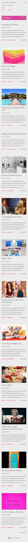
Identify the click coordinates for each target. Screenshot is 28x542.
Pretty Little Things (8, 66)
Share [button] (3, 40)
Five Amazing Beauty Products (12, 470)
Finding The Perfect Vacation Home (14, 134)
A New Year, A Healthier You (11, 343)
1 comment (9, 444)
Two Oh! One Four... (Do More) (12, 512)
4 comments (9, 317)
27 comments (10, 190)
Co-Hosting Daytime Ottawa (12, 217)
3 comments (9, 125)
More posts (23, 532)
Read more (23, 40)
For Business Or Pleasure (10, 24)
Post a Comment (11, 40)
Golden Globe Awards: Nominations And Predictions (12, 427)
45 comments (10, 359)
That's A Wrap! (7, 385)
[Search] (22, 2)
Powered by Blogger (15, 538)
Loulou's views (8, 2)
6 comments (9, 81)
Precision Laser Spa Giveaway (12, 175)
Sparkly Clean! (7, 258)
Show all (23, 17)
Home (3, 10)
